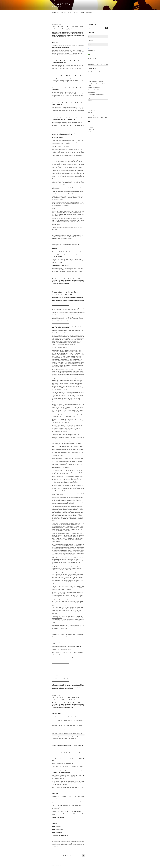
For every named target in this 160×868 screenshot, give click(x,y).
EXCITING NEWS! (91, 110)
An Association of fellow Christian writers (96, 79)
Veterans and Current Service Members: (96, 108)
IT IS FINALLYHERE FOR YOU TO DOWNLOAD (97, 117)
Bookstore (76, 12)
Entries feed (90, 127)
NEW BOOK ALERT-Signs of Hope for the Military (98, 64)
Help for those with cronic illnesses (95, 89)
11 (70, 855)
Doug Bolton (61, 4)
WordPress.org (91, 131)
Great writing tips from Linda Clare (95, 71)
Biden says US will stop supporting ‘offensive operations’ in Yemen (67, 733)
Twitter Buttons (93, 58)
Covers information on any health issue (95, 81)
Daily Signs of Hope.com (66, 12)
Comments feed (91, 129)
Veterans (90, 100)
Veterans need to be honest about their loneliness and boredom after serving (67, 725)
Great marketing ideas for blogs (94, 87)
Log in (89, 124)
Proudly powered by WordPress (57, 865)
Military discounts (91, 112)
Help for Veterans (91, 92)
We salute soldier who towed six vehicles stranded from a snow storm (68, 716)
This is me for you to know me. (94, 115)
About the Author (55, 12)
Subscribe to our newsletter (86, 12)
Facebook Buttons (91, 50)
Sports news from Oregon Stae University (96, 94)
